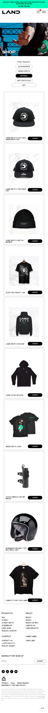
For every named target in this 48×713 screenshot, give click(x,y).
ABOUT (29, 613)
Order (35, 138)
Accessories (24, 66)
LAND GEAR (6, 628)
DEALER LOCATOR (9, 631)
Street (5, 620)
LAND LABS (31, 636)
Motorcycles (24, 80)
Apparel (24, 76)
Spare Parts (24, 71)
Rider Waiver (23, 683)
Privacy (5, 683)
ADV (3, 617)
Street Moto (8, 623)
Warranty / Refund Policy (14, 685)
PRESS (28, 620)
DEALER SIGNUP (8, 646)
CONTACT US (7, 640)
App (24, 85)
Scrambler (7, 625)
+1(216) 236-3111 (8, 643)
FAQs (13, 683)
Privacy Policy (41, 696)
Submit (40, 661)
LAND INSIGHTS (32, 628)
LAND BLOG (30, 625)
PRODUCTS (7, 613)
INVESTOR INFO (32, 623)
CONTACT (6, 636)
